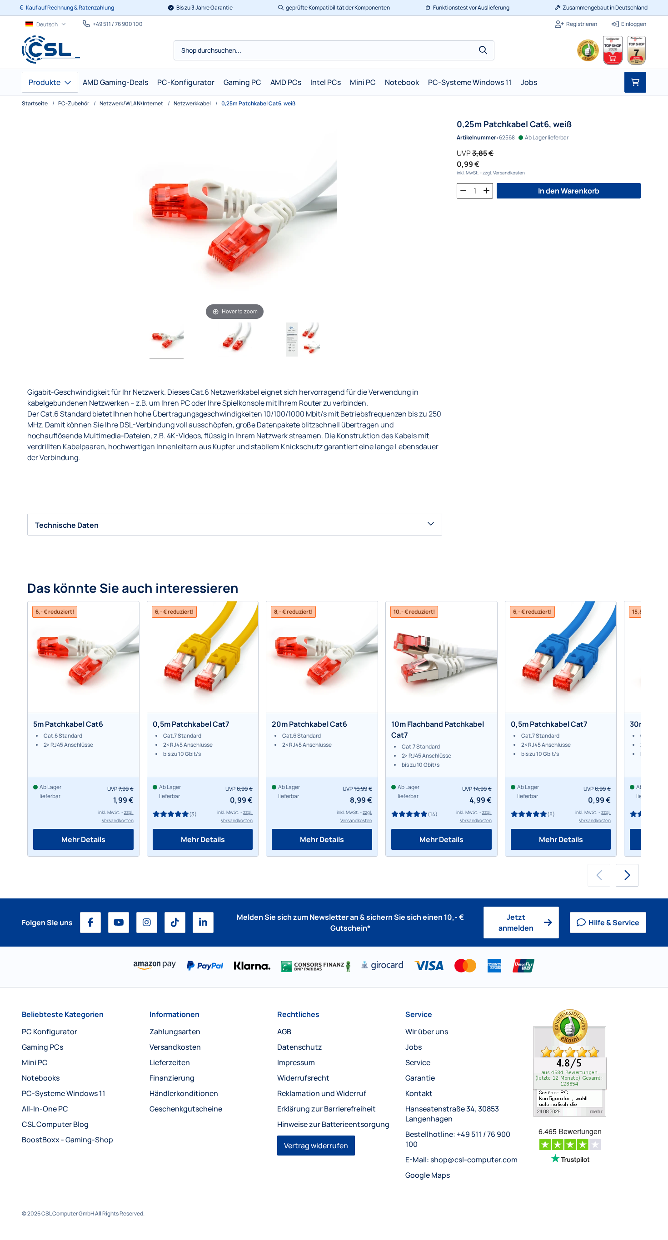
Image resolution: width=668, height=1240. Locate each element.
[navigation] (46, 24)
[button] (627, 875)
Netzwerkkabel (192, 103)
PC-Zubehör (73, 103)
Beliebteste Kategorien (63, 1014)
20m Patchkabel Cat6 (309, 724)
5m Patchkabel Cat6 (68, 724)
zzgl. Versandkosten (504, 172)
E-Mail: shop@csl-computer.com (461, 1160)
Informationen (174, 1014)
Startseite (35, 103)
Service (418, 1014)
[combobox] (334, 50)
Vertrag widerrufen (316, 1146)
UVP (464, 153)
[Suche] (483, 50)
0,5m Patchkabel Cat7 (191, 724)
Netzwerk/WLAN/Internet (131, 103)
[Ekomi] (589, 1063)
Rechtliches (298, 1014)
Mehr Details (83, 839)
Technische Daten (67, 525)
